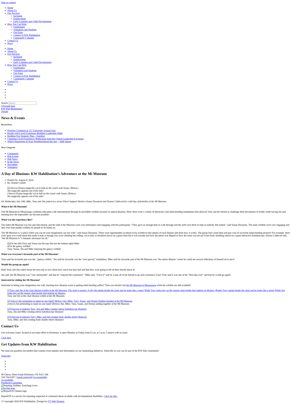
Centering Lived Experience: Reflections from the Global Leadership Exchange (45, 138)
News (10, 43)
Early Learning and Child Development (32, 21)
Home (10, 7)
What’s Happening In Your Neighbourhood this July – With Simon (39, 141)
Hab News (12, 159)
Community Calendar (23, 38)
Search (4, 103)
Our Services (13, 13)
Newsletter (12, 164)
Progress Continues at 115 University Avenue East (31, 130)
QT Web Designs (56, 401)
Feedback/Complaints (11, 382)
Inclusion (17, 16)
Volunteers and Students (24, 29)
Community (13, 153)
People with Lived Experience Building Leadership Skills (35, 133)
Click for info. (110, 396)
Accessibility (7, 380)
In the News (13, 161)
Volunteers (12, 167)
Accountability (40, 377)
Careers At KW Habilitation (26, 35)
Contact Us (12, 40)
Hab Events (13, 156)
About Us (12, 10)
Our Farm (18, 32)
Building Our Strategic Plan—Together (26, 136)
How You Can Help (16, 24)
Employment (19, 18)
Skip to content (8, 2)
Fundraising (19, 27)
